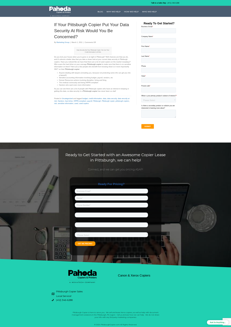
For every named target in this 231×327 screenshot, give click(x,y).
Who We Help (149, 11)
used (76, 103)
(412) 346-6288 (173, 3)
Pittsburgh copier (108, 101)
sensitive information (65, 103)
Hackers (61, 101)
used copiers (84, 103)
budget (85, 98)
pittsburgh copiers (122, 101)
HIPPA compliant (80, 101)
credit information (95, 98)
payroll (89, 101)
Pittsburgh (97, 101)
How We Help (131, 11)
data (104, 98)
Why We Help (113, 11)
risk (55, 103)
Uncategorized (67, 98)
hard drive (69, 101)
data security (112, 98)
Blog (100, 11)
